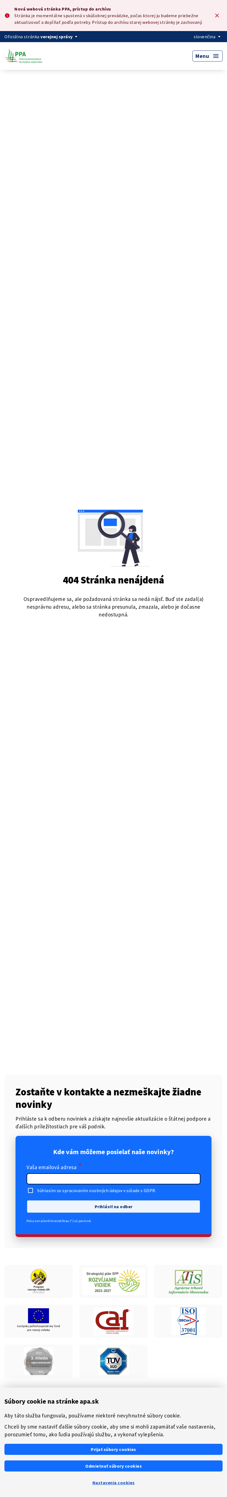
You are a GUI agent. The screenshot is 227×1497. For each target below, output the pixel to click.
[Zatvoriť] (217, 15)
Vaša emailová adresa (54, 1166)
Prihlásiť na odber (114, 1206)
